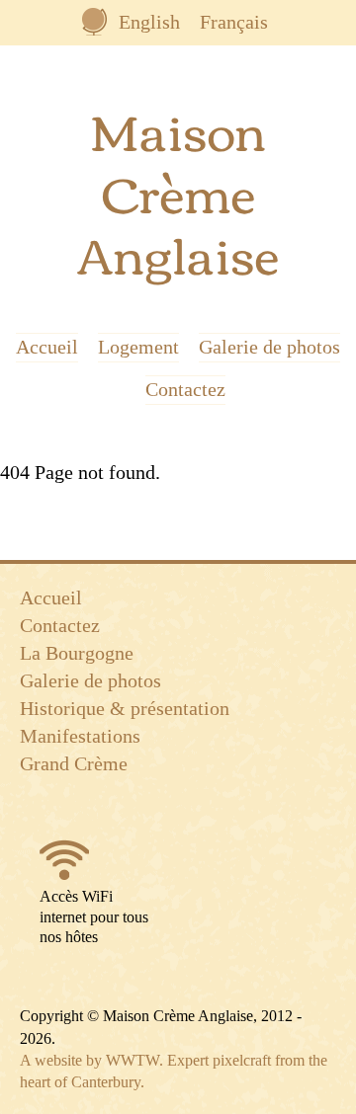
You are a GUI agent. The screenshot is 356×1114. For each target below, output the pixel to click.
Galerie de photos (269, 347)
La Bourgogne (77, 653)
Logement (138, 347)
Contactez (185, 390)
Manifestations (80, 736)
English (149, 22)
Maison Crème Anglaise (178, 190)
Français (234, 22)
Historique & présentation (124, 708)
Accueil (47, 347)
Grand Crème (74, 763)
